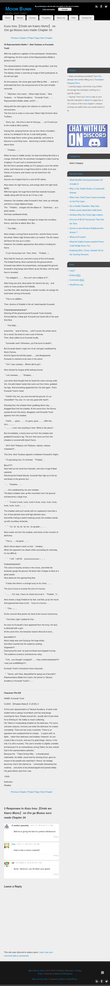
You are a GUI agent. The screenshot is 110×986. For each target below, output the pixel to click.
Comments (77, 280)
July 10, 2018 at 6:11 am (41, 825)
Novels (20, 17)
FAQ (73, 17)
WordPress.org (76, 284)
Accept (64, 9)
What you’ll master (78, 237)
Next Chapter (46, 37)
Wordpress (67, 973)
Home (7, 17)
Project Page (33, 37)
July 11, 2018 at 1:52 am (28, 844)
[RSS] (97, 6)
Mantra (58, 973)
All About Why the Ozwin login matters (86, 215)
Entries (75, 275)
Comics (32, 17)
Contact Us (86, 17)
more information (49, 9)
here (76, 79)
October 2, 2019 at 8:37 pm (29, 863)
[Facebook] (101, 6)
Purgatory (46, 17)
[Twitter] (106, 6)
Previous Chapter (18, 37)
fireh (13, 844)
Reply (56, 836)
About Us (61, 17)
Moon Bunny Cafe (36, 970)
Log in (72, 270)
